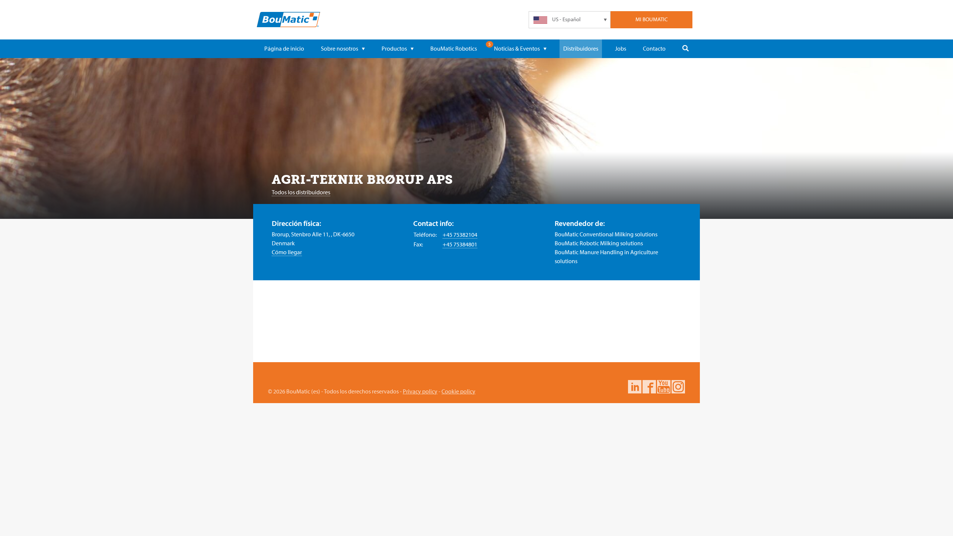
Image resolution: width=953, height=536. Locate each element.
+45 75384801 (460, 244)
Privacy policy (420, 391)
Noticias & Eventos (517, 48)
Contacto (654, 48)
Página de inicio (284, 48)
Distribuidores (580, 48)
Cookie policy (458, 391)
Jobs (620, 48)
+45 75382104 (460, 234)
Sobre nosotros (339, 48)
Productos (394, 48)
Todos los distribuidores (301, 192)
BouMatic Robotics (453, 48)
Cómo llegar (287, 252)
